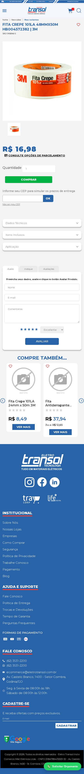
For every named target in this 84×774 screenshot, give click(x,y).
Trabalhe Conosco (16, 563)
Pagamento (11, 569)
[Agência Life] (54, 499)
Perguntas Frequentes (19, 623)
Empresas (10, 536)
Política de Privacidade (19, 556)
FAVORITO (10, 366)
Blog (6, 576)
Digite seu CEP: (42, 191)
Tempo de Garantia (16, 616)
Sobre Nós (10, 522)
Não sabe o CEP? (11, 205)
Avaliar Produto (42, 341)
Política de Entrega (16, 603)
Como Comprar (14, 542)
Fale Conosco (12, 596)
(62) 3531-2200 (16, 661)
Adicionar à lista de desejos (78, 25)
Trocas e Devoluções (18, 609)
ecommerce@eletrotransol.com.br (31, 672)
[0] (70, 11)
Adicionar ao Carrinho (23, 427)
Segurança (10, 549)
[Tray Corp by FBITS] (31, 500)
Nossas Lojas (12, 529)
